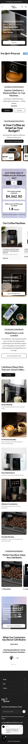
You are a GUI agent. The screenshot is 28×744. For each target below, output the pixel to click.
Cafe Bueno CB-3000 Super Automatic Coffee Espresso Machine (11, 250)
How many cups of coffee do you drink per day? (14, 175)
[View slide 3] (16, 664)
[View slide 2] (14, 664)
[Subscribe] (24, 711)
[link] (11, 153)
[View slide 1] (12, 664)
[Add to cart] (19, 245)
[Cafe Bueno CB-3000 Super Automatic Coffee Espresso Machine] (11, 237)
